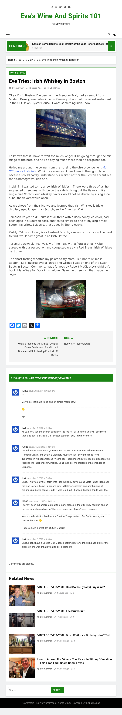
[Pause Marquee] (111, 46)
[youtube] (69, 7)
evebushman (18, 87)
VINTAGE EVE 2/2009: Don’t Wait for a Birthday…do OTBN (73, 635)
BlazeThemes (93, 703)
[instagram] (56, 7)
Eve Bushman (17, 73)
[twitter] (60, 7)
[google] (65, 7)
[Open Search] (109, 34)
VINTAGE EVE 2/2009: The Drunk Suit (61, 611)
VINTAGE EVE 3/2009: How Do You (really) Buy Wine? (71, 587)
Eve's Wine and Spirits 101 (61, 16)
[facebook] (52, 7)
